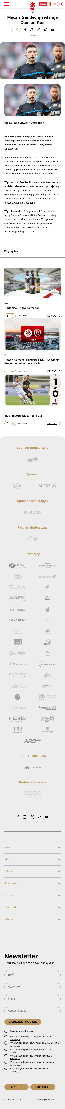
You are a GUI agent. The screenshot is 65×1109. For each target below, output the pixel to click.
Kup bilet (42, 1087)
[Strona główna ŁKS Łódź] (32, 6)
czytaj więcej (15, 1039)
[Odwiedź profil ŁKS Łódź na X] (32, 817)
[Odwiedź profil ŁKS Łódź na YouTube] (46, 817)
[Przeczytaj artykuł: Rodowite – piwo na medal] (32, 282)
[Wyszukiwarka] (56, 4)
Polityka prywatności (45, 1100)
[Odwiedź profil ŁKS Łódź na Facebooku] (18, 817)
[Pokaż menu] (6, 4)
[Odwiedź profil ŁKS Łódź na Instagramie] (24, 817)
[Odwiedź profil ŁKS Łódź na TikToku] (39, 817)
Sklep (16, 1087)
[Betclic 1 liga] (46, 4)
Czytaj (52, 315)
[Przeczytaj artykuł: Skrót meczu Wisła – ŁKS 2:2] (32, 389)
